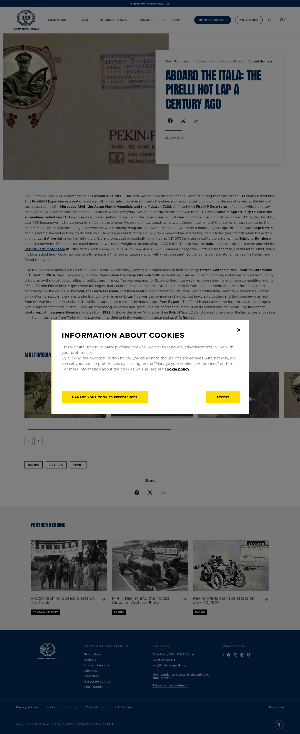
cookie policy (177, 369)
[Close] (239, 330)
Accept (223, 396)
